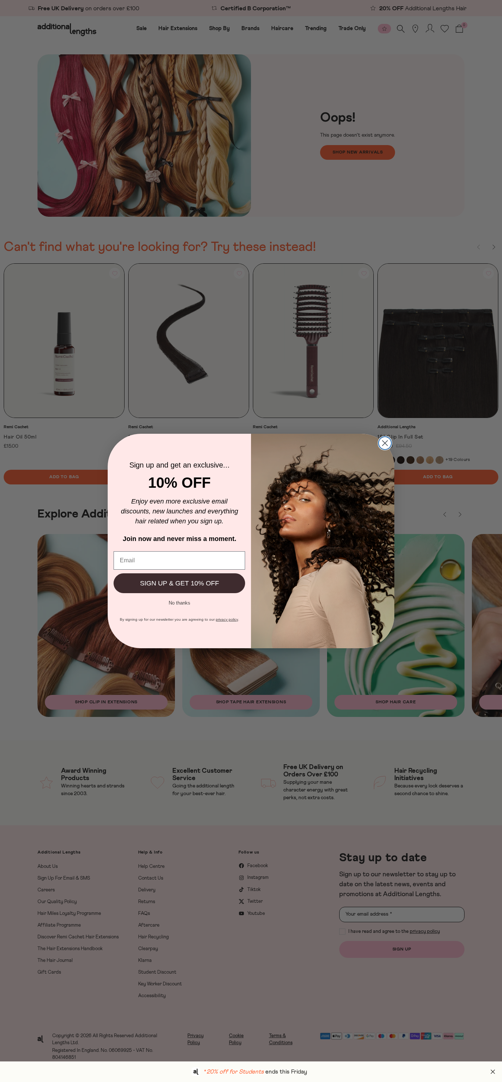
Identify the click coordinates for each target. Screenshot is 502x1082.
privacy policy (227, 619)
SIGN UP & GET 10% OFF (179, 583)
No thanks (179, 602)
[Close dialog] (385, 443)
